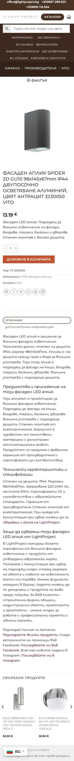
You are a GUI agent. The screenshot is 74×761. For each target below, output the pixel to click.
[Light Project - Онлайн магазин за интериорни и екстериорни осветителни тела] (20, 17)
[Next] (71, 714)
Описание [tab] (13, 320)
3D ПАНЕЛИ (24, 44)
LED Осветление (55, 51)
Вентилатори (47, 44)
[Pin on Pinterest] (35, 292)
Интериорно (22, 37)
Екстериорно (49, 37)
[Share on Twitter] (21, 292)
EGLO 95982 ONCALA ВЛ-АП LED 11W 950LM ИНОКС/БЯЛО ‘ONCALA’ (54, 723)
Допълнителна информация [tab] (29, 327)
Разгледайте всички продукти (30, 635)
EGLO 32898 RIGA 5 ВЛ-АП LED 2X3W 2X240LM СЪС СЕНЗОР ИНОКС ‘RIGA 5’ (19, 723)
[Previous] (3, 714)
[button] (69, 17)
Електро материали (22, 51)
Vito (19, 282)
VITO (65, 68)
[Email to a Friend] (28, 292)
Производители (40, 68)
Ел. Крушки (19, 58)
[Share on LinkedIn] (42, 292)
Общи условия (37, 750)
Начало (12, 68)
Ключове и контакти (48, 58)
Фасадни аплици (40, 276)
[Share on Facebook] (13, 292)
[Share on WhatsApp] (6, 292)
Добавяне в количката (29, 259)
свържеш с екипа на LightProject (31, 522)
